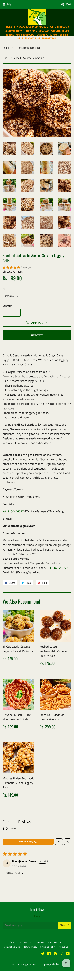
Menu (10, 4)
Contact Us (25, 942)
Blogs (37, 916)
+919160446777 (13, 511)
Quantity (7, 305)
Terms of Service (11, 947)
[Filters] (59, 841)
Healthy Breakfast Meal (28, 47)
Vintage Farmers (28, 964)
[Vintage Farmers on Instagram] (61, 954)
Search (13, 942)
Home (6, 47)
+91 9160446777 (57, 568)
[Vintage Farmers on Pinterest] (55, 954)
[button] (12, 267)
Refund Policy (30, 947)
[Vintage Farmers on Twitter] (43, 954)
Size (5, 289)
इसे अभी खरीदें (37, 335)
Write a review (28, 842)
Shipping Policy (48, 947)
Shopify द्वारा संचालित (49, 964)
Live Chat (39, 942)
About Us (63, 947)
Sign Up (64, 925)
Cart (68, 4)
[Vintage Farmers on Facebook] (49, 954)
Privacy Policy (54, 942)
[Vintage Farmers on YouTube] (68, 954)
